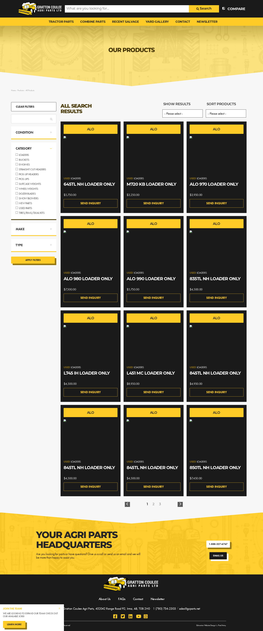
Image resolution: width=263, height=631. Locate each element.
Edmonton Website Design (206, 625)
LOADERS (24, 155)
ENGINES (24, 164)
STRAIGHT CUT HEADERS (32, 169)
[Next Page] (180, 504)
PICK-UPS (24, 179)
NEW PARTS (25, 203)
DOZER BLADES (27, 193)
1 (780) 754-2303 (164, 608)
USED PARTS (25, 208)
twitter (123, 616)
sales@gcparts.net (189, 608)
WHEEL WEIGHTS (28, 188)
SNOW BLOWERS (28, 198)
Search (205, 9)
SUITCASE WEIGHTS (30, 184)
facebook (115, 616)
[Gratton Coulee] (39, 9)
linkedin (130, 616)
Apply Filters (33, 260)
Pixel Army (222, 625)
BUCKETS (24, 159)
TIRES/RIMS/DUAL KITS (31, 213)
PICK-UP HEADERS (29, 174)
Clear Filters (25, 107)
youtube (138, 616)
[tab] (34, 132)
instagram (146, 616)
